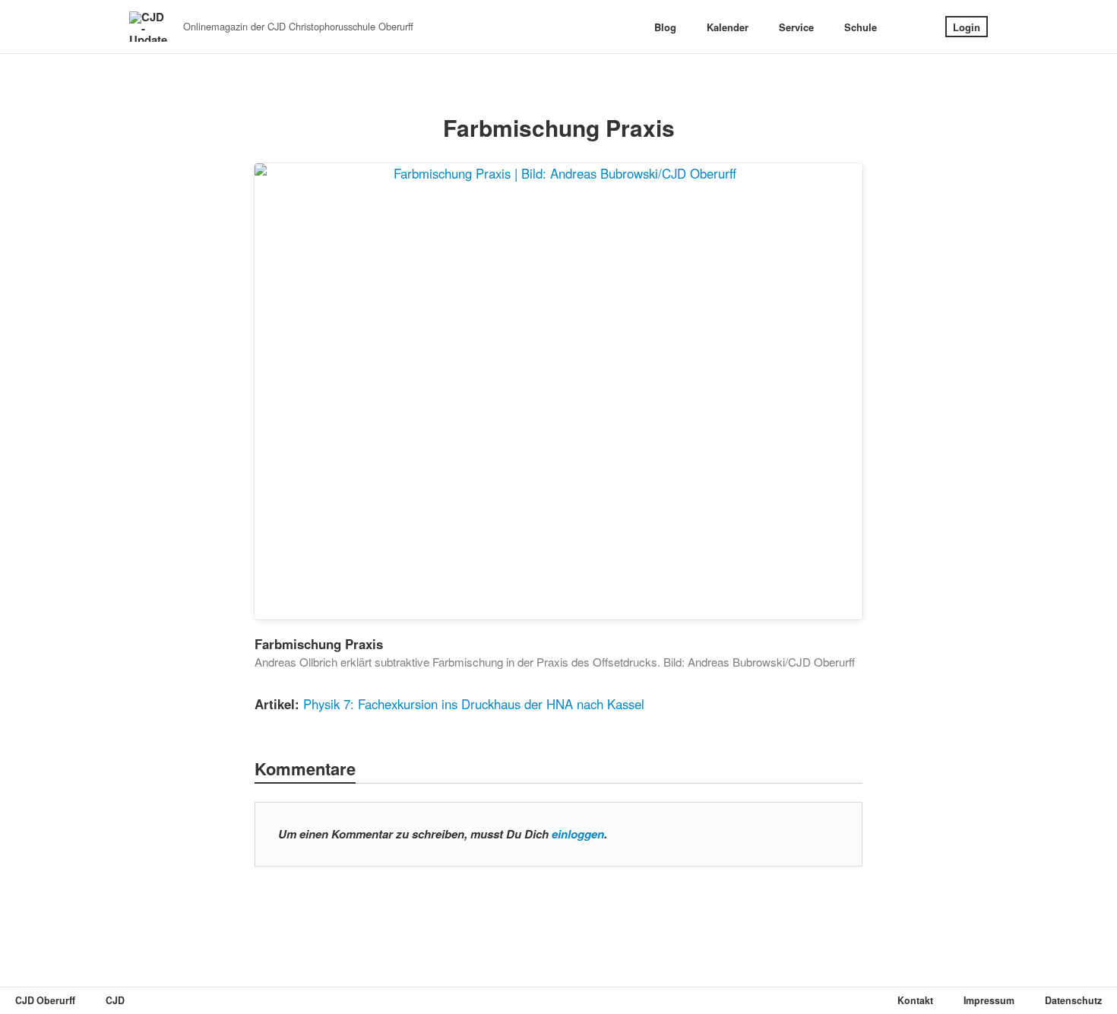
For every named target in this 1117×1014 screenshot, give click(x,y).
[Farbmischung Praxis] (558, 391)
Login (966, 27)
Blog (665, 27)
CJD (115, 1000)
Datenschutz (1073, 1000)
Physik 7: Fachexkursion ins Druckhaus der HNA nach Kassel (473, 704)
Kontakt (915, 1000)
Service (796, 27)
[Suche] (911, 27)
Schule (860, 27)
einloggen (578, 833)
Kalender (727, 27)
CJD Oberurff (45, 1000)
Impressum (989, 1000)
